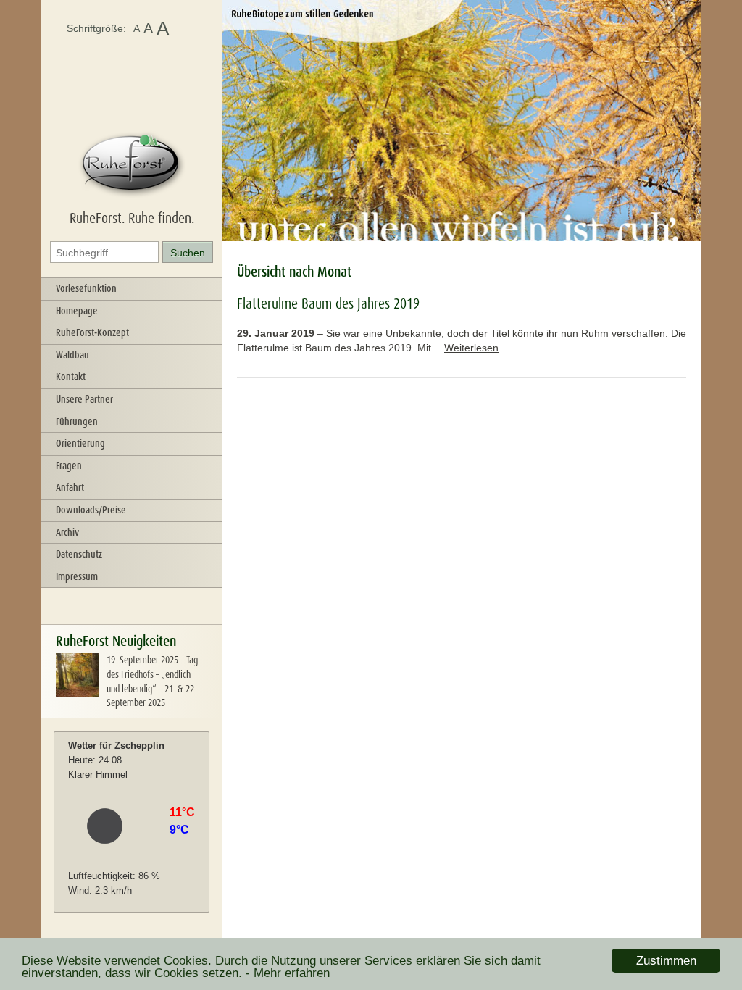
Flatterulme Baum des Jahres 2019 (328, 303)
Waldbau (72, 354)
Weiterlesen (471, 347)
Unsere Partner (84, 399)
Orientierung (80, 443)
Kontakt (71, 376)
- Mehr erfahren (288, 973)
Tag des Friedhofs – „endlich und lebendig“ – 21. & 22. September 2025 (152, 681)
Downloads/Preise (91, 509)
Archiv (67, 532)
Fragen (69, 465)
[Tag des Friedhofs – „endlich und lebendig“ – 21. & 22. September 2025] (77, 693)
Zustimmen (666, 961)
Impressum (77, 576)
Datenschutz (79, 554)
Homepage (77, 310)
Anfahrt (70, 487)
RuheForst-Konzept (92, 332)
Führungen (77, 421)
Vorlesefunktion (86, 288)
